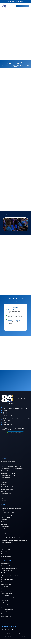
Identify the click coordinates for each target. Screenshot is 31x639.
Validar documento (6, 556)
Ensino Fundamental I (7, 487)
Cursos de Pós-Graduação (8, 473)
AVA (2, 577)
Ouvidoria (3, 607)
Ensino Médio (5, 484)
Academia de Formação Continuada (11, 508)
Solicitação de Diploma (7, 549)
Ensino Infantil (5, 482)
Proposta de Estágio (6, 547)
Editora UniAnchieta (6, 593)
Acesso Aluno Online (6, 566)
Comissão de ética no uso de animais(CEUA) (13, 464)
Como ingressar (5, 588)
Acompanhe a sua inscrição (8, 461)
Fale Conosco (5, 595)
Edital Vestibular (5, 480)
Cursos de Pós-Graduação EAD (9, 475)
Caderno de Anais (6, 584)
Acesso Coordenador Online (9, 568)
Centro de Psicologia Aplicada (9, 515)
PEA (2, 544)
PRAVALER (4, 498)
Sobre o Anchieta (6, 614)
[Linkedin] (12, 629)
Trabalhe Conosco (6, 616)
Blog (2, 582)
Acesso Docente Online (7, 570)
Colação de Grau (5, 519)
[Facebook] (1, 629)
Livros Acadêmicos (6, 604)
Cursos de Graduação (7, 471)
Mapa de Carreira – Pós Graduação (10, 538)
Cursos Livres (5, 526)
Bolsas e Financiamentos (8, 512)
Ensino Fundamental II (7, 489)
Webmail (3, 618)
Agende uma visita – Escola (8, 572)
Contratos (4, 522)
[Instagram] (9, 629)
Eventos (3, 533)
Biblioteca (4, 510)
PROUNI (3, 496)
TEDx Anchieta (5, 551)
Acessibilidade (5, 563)
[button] (2, 224)
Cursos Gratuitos (5, 477)
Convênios (4, 524)
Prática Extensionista (7, 493)
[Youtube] (5, 629)
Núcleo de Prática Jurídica (8, 542)
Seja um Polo (4, 611)
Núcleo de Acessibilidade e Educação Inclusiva (14, 540)
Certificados (4, 586)
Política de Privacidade (9, 633)
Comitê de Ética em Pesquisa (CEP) (11, 466)
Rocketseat (4, 500)
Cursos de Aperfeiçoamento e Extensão (12, 468)
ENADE (3, 528)
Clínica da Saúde (5, 517)
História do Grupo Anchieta (8, 598)
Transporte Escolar (6, 554)
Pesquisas (4, 491)
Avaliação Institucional (7, 579)
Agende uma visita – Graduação (10, 575)
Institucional (4, 600)
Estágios (3, 531)
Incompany (4, 535)
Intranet (3, 602)
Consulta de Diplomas (7, 591)
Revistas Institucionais (7, 609)
